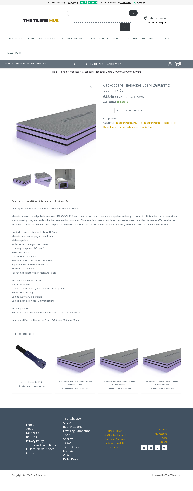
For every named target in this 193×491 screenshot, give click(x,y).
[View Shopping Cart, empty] (181, 64)
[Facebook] (144, 447)
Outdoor (163, 38)
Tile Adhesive (14, 38)
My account (161, 433)
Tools (91, 38)
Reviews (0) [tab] (61, 201)
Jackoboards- (133, 127)
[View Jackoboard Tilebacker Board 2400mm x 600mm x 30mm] (21, 179)
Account (162, 429)
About (30, 429)
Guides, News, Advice (40, 449)
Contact (31, 453)
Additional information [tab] (39, 201)
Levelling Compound (72, 38)
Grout (30, 38)
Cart (164, 437)
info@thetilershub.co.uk (115, 435)
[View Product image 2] (43, 179)
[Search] (133, 13)
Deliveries (32, 433)
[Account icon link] (170, 64)
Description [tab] (18, 201)
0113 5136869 (115, 430)
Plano (150, 127)
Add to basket (135, 110)
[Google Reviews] (157, 447)
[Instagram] (150, 447)
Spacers (103, 38)
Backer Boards (47, 38)
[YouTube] (164, 447)
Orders (163, 441)
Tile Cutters (130, 38)
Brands (122, 127)
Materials (148, 38)
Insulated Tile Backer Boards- (147, 122)
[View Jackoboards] (65, 179)
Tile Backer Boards (123, 122)
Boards (143, 127)
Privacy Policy (35, 441)
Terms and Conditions (41, 445)
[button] (91, 87)
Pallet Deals (14, 52)
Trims (116, 38)
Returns (31, 437)
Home (30, 425)
